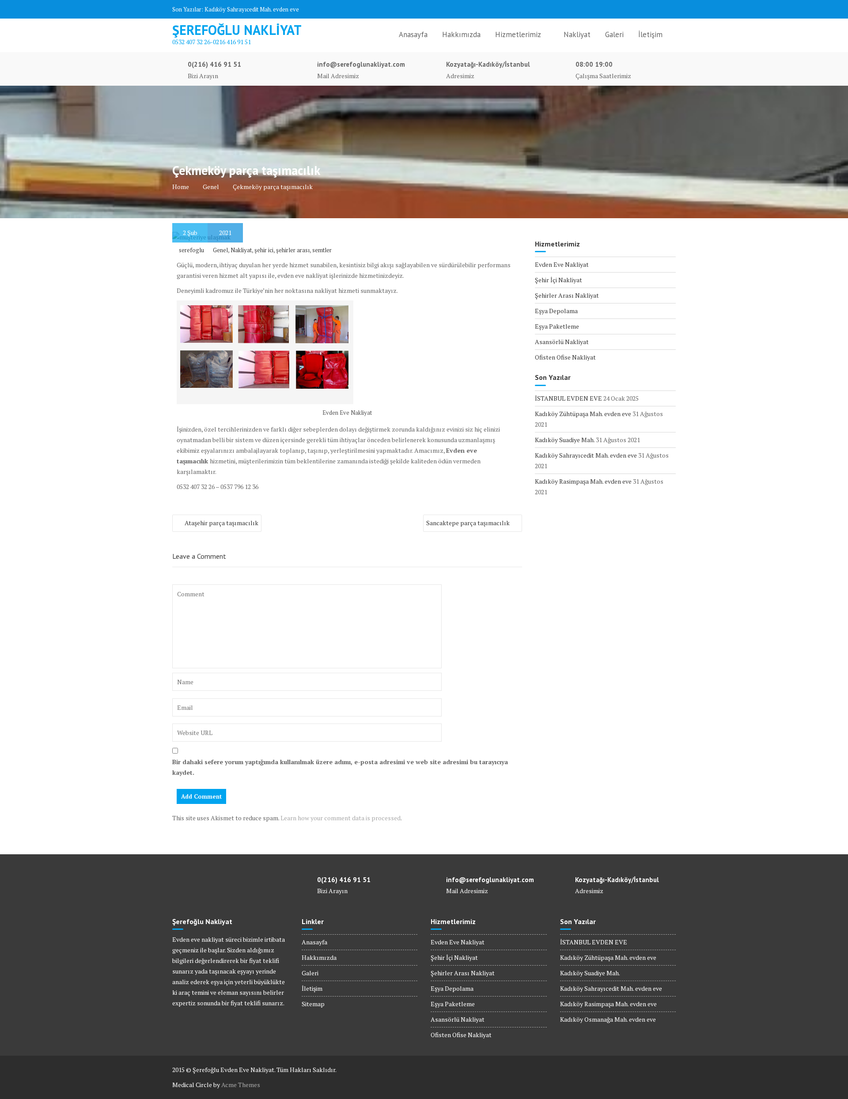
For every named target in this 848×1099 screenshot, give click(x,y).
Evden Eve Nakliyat (562, 264)
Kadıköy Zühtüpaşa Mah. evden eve (583, 413)
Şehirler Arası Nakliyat (567, 295)
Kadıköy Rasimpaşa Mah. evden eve (583, 481)
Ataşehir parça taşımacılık (221, 523)
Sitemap (313, 1004)
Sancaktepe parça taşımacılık (468, 523)
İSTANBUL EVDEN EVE (568, 398)
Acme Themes (240, 1084)
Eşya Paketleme (557, 326)
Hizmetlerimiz (518, 34)
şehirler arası (293, 250)
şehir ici (263, 250)
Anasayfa (413, 34)
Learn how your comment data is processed (340, 818)
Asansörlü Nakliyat (562, 341)
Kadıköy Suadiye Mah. (564, 440)
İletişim (650, 34)
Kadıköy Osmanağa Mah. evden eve (608, 1019)
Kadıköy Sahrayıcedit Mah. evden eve (251, 9)
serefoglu (191, 250)
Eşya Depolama (556, 311)
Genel (220, 250)
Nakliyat (577, 34)
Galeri (614, 34)
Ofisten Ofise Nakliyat (565, 357)
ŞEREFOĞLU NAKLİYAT (237, 29)
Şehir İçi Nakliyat (558, 280)
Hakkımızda (461, 34)
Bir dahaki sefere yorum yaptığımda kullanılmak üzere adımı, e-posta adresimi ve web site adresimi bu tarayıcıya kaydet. (340, 767)
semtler (322, 250)
